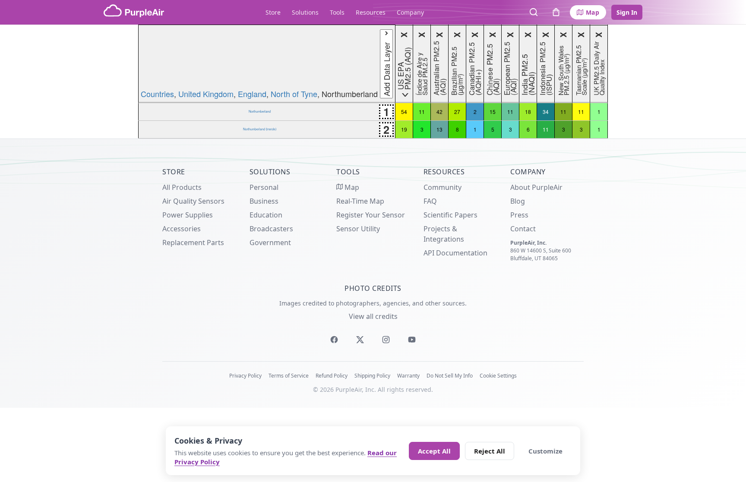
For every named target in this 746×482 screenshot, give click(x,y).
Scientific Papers (450, 215)
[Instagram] (386, 339)
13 (439, 129)
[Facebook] (334, 339)
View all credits (373, 316)
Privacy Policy (245, 375)
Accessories (181, 228)
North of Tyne (294, 93)
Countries (157, 93)
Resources (371, 12)
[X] (360, 339)
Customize (545, 451)
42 (439, 111)
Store (273, 12)
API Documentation (455, 253)
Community (443, 187)
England (252, 93)
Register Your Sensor (370, 215)
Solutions (305, 12)
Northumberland (260, 111)
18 (528, 111)
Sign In (626, 12)
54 (404, 111)
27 (457, 111)
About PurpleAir (536, 187)
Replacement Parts (193, 242)
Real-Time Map (360, 201)
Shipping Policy (372, 375)
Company (410, 12)
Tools (337, 12)
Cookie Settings (498, 375)
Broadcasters (271, 228)
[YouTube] (412, 339)
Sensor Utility (358, 228)
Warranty (408, 375)
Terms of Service (289, 375)
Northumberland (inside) (259, 129)
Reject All (489, 451)
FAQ (430, 201)
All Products (182, 187)
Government (270, 242)
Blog (517, 201)
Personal (264, 187)
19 (404, 129)
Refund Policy (332, 375)
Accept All (434, 451)
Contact (523, 228)
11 (422, 111)
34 (546, 111)
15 (493, 111)
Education (266, 215)
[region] (373, 82)
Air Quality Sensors (193, 201)
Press (519, 215)
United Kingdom (206, 93)
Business (264, 201)
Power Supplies (187, 215)
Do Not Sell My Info (450, 375)
